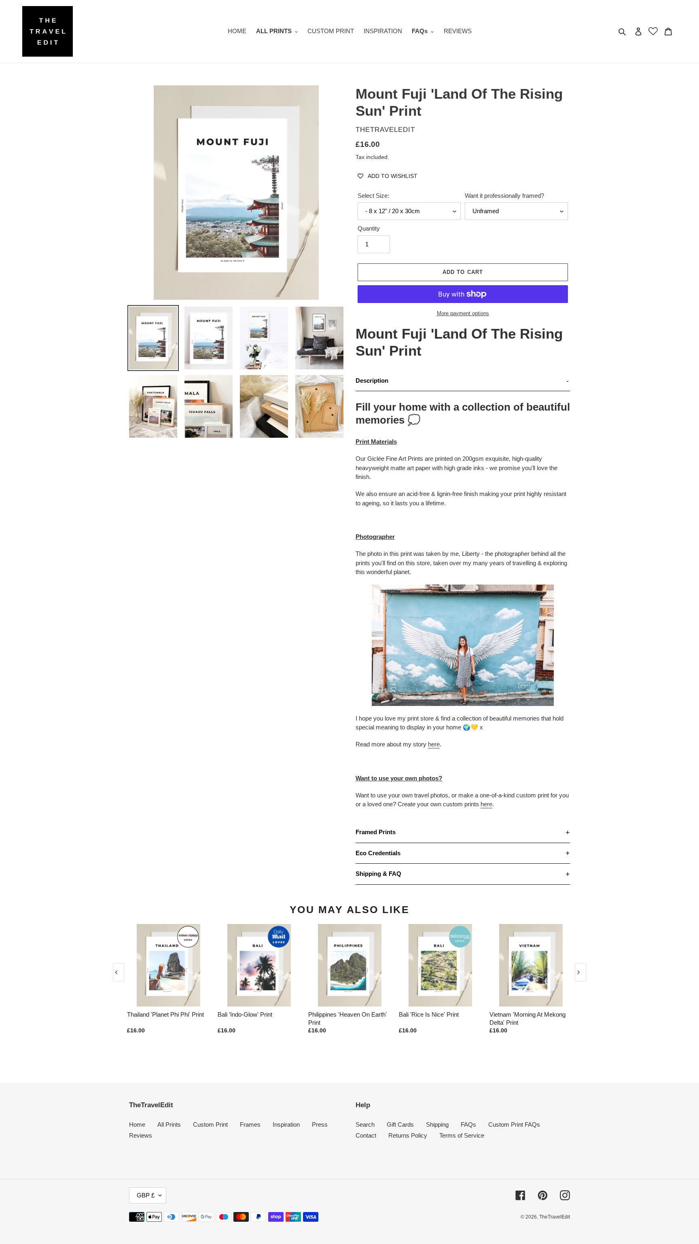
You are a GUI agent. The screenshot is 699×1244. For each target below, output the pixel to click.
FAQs (468, 1124)
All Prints (169, 1124)
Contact (366, 1135)
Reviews (140, 1135)
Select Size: (373, 195)
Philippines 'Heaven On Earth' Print (347, 1018)
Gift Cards (400, 1124)
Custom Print (210, 1124)
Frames (250, 1124)
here (434, 744)
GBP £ (146, 1195)
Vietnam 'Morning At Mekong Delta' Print (527, 1018)
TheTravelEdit (554, 1217)
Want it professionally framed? (504, 195)
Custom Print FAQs (514, 1124)
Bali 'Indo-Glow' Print (245, 1014)
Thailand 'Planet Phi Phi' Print (165, 1014)
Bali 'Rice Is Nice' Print (429, 1014)
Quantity (369, 228)
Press (320, 1124)
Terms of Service (461, 1135)
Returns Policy (407, 1135)
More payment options (463, 313)
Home (137, 1124)
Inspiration (286, 1124)
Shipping (437, 1124)
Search (365, 1124)
